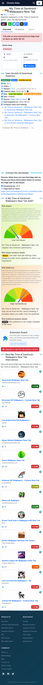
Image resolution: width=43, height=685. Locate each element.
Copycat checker (29, 628)
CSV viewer (27, 634)
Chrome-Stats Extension (10, 624)
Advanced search (29, 624)
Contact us (5, 662)
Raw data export (7, 641)
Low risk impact (15, 94)
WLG (5, 14)
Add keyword (27, 641)
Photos (12, 14)
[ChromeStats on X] (13, 674)
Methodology (6, 655)
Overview (7, 29)
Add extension (28, 638)
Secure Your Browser (18, 344)
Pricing (25, 621)
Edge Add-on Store (19, 99)
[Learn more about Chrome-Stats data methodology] (29, 99)
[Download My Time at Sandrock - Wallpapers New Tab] (31, 60)
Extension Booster (7, 631)
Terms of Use (6, 665)
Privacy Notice (6, 669)
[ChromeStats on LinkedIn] (3, 674)
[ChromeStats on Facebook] (8, 674)
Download (19, 29)
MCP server (5, 638)
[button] (3, 3)
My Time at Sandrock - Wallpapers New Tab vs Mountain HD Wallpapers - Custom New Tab (22, 115)
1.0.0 (13, 89)
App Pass (4, 621)
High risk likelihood (33, 94)
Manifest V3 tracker (30, 631)
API (2, 634)
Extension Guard (7, 628)
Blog (2, 659)
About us (4, 652)
